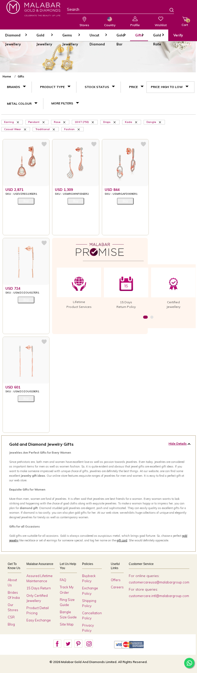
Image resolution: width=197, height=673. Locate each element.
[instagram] (89, 644)
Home (7, 76)
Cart (185, 23)
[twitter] (68, 644)
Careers (117, 587)
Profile (135, 25)
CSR (11, 617)
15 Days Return (38, 588)
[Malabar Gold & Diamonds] (33, 8)
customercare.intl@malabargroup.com (159, 596)
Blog (11, 624)
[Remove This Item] (64, 122)
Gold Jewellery (44, 37)
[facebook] (57, 644)
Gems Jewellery (70, 37)
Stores (84, 25)
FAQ (63, 580)
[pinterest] (78, 644)
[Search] (168, 10)
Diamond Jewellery (13, 37)
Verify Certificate (182, 37)
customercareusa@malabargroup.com (159, 582)
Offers (116, 580)
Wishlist (161, 25)
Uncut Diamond (97, 37)
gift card (122, 540)
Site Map (67, 624)
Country (109, 25)
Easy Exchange (38, 620)
